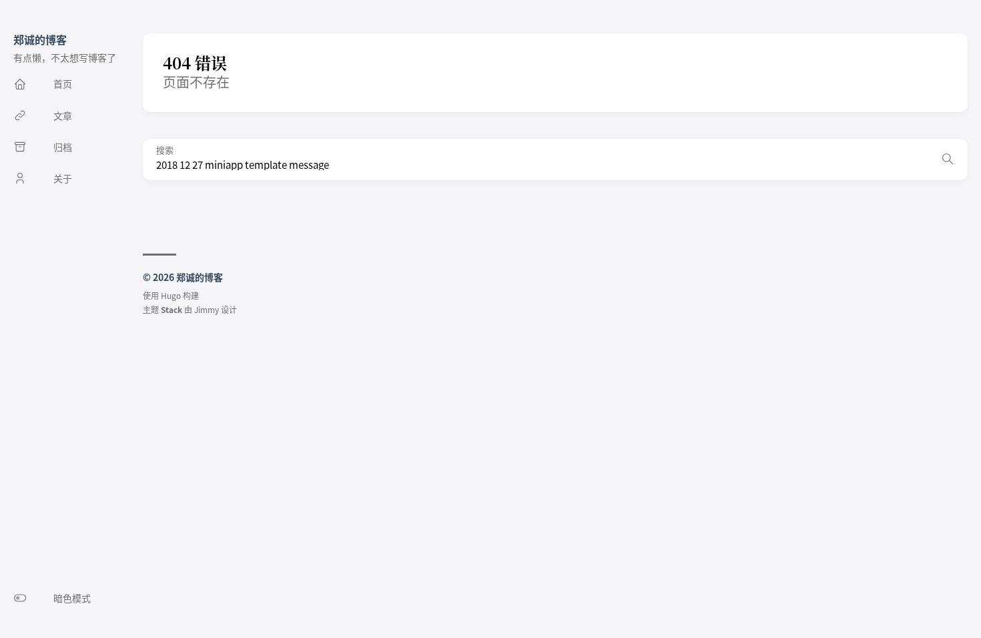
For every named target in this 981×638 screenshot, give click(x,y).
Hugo (171, 295)
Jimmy (206, 309)
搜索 (165, 150)
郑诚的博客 (40, 39)
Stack (171, 309)
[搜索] (948, 159)
